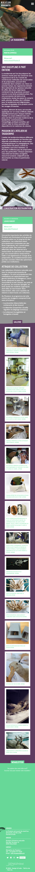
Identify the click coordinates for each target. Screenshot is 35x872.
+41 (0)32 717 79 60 (15, 852)
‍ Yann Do (9, 870)
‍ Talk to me (26, 868)
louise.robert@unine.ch (11, 229)
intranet (22, 858)
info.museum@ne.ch (18, 853)
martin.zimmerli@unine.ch (12, 60)
